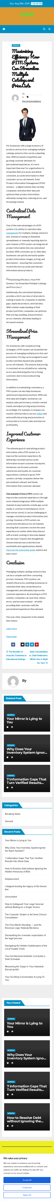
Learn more (11, 628)
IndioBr (27, 14)
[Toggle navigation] (49, 29)
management (12, 232)
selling (39, 413)
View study (11, 636)
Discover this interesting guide (20, 550)
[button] (44, 29)
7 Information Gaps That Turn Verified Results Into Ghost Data (26, 782)
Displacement (12, 879)
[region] (27, 1177)
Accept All (27, 1180)
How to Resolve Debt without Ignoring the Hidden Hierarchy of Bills (27, 1121)
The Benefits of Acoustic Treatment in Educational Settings (16, 655)
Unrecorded (11, 897)
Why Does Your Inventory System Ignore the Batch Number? (27, 752)
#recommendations (31, 101)
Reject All (27, 1195)
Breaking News (12, 814)
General (16, 45)
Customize (27, 1187)
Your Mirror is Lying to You (24, 720)
